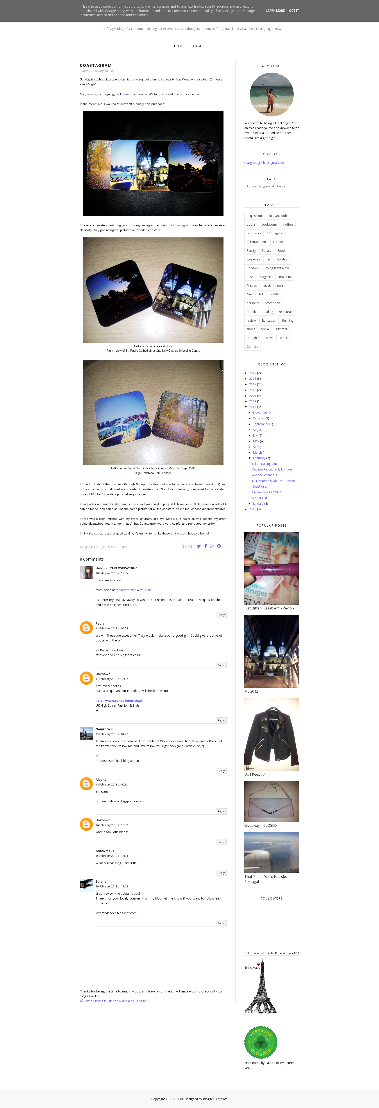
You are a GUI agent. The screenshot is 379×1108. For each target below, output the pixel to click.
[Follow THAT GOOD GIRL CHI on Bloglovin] (260, 1012)
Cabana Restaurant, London (272, 469)
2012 (253, 509)
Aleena (101, 779)
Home (179, 46)
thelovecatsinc (126, 590)
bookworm (269, 224)
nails (280, 285)
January (258, 503)
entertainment (257, 242)
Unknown (103, 674)
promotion (272, 303)
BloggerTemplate (215, 1099)
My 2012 (251, 691)
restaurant (286, 312)
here (126, 94)
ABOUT (198, 46)
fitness (266, 250)
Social (265, 329)
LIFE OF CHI (174, 1099)
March (258, 452)
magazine (266, 277)
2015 (253, 396)
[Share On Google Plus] (212, 546)
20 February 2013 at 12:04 (112, 886)
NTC (262, 294)
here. (133, 605)
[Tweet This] (199, 546)
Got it (294, 10)
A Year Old (259, 498)
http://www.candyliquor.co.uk (119, 700)
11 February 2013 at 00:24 (112, 628)
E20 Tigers (274, 233)
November (261, 412)
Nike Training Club (265, 463)
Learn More (275, 10)
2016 (253, 390)
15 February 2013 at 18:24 (112, 856)
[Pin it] (219, 546)
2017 (253, 384)
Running (287, 320)
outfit (275, 294)
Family (251, 250)
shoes (251, 329)
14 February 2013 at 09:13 (112, 784)
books (251, 224)
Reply (221, 615)
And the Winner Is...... (266, 475)
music (267, 285)
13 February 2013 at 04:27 (112, 734)
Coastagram (181, 225)
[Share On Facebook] (205, 546)
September (261, 424)
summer (281, 329)
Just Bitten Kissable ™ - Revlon (273, 481)
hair (268, 259)
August (258, 430)
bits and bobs (115, 547)
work (283, 338)
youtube (146, 590)
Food (281, 250)
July (256, 435)
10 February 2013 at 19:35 (112, 573)
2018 (253, 378)
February (259, 458)
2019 (253, 373)
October (259, 418)
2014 (253, 401)
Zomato (252, 346)
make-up (285, 277)
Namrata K (104, 729)
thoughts (253, 338)
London (252, 268)
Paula (100, 623)
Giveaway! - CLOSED (266, 492)
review (251, 320)
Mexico (252, 285)
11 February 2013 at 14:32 (112, 679)
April (256, 447)
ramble (252, 312)
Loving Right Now (276, 268)
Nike (250, 294)
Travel (269, 338)
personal (253, 303)
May (256, 441)
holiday (282, 259)
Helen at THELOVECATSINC (116, 568)
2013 (253, 407)
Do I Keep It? (254, 774)
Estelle (101, 881)
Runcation (269, 320)
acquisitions (90, 547)
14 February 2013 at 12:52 (112, 825)
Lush (250, 277)
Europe (278, 242)
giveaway (253, 259)
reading (268, 312)
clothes (288, 224)
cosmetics (254, 233)
